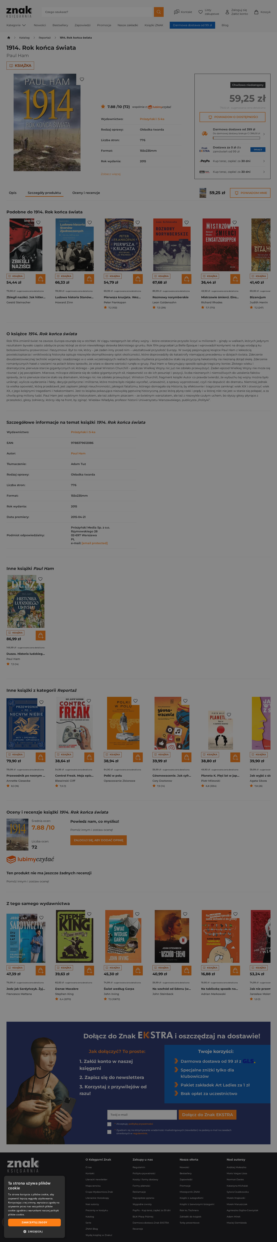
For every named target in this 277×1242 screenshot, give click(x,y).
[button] (34, 1231)
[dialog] (34, 1207)
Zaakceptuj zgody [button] (34, 1222)
